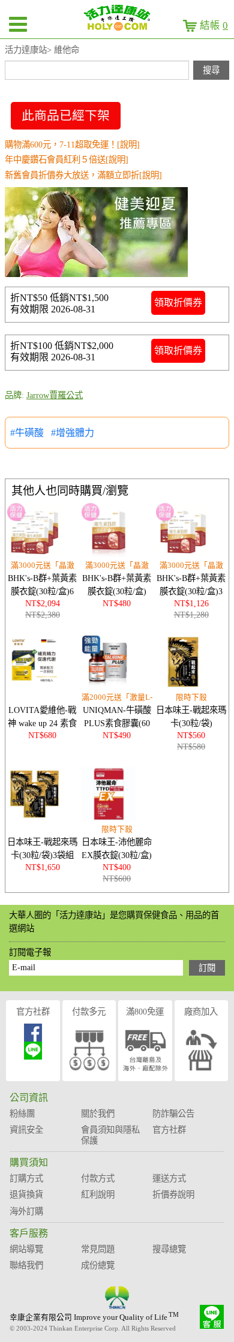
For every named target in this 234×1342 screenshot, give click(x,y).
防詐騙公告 (173, 1113)
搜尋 (211, 70)
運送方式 (169, 1178)
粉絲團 (22, 1113)
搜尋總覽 (169, 1249)
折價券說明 (173, 1194)
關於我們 (98, 1113)
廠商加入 (201, 1011)
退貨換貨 (26, 1194)
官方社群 (33, 1011)
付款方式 (98, 1178)
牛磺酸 (29, 433)
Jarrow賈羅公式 (54, 395)
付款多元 (89, 1011)
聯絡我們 (26, 1265)
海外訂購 (26, 1211)
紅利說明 (98, 1194)
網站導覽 (26, 1249)
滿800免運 (145, 1011)
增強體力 (75, 433)
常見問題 (98, 1249)
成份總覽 (98, 1265)
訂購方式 (26, 1178)
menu (18, 24)
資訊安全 (26, 1130)
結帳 (214, 25)
